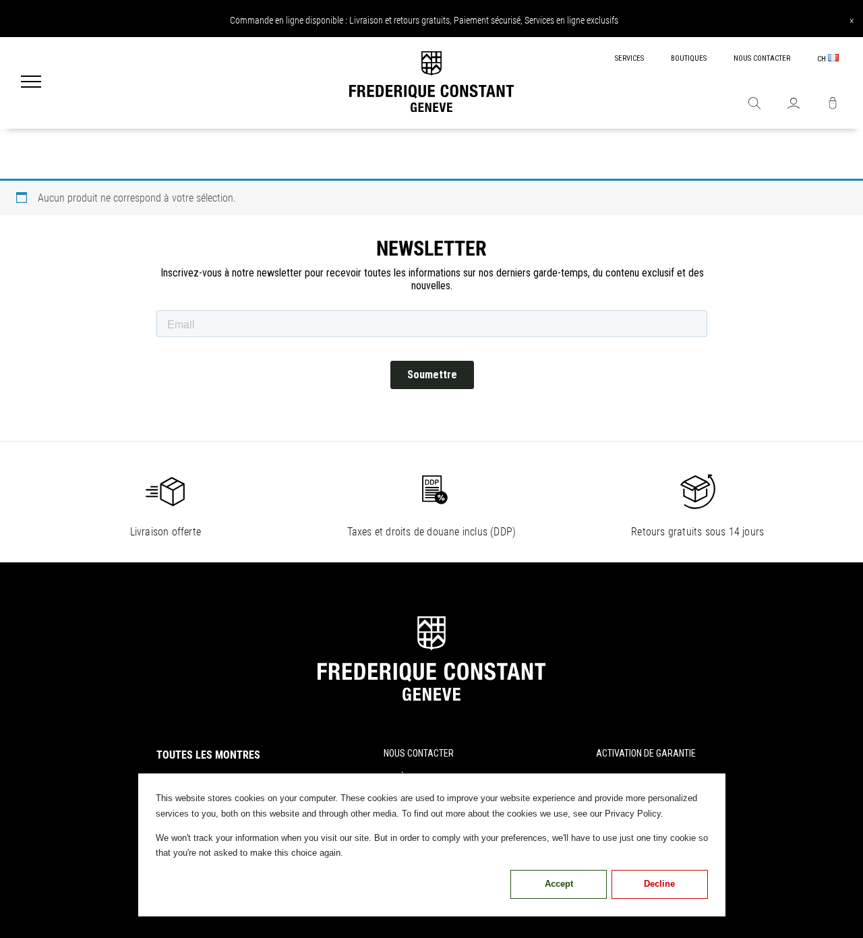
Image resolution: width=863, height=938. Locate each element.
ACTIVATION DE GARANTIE (646, 753)
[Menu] (31, 82)
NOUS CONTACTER (762, 58)
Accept (559, 884)
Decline (659, 884)
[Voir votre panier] (832, 104)
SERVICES (629, 58)
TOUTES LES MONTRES (208, 755)
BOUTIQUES (689, 58)
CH (822, 59)
